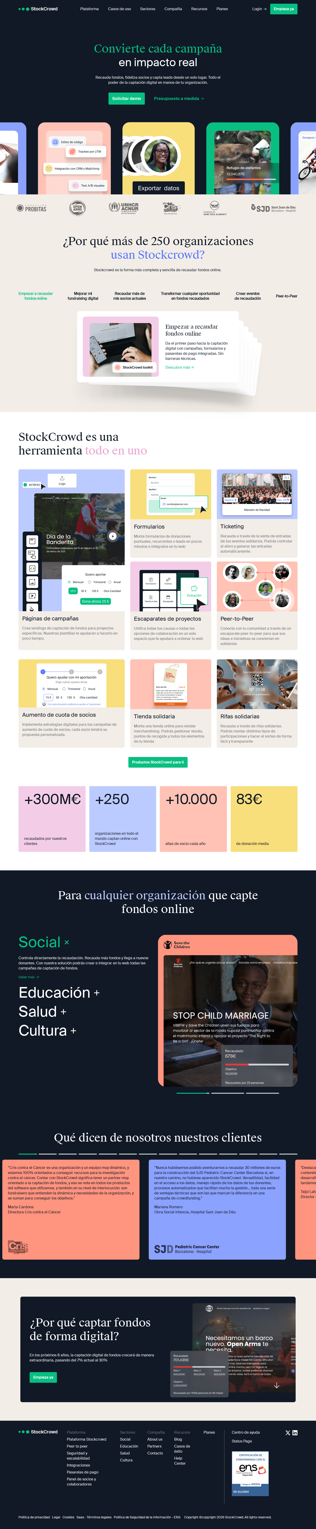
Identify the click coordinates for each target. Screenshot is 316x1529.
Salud (38, 1012)
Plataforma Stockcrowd (86, 1439)
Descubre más (178, 367)
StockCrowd (44, 9)
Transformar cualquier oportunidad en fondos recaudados (190, 296)
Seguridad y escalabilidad (78, 1456)
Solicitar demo (126, 98)
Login (257, 8)
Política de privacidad (34, 1517)
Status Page (242, 1441)
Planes (222, 8)
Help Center (180, 1461)
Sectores (147, 8)
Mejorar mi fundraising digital (83, 296)
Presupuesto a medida (176, 98)
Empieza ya (284, 8)
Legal (56, 1517)
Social (125, 1439)
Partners (154, 1446)
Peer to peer (77, 1446)
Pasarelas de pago (82, 1472)
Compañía (173, 8)
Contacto (155, 1453)
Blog (178, 1439)
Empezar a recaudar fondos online (36, 296)
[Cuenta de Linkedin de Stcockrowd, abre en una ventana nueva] (294, 1433)
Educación (54, 993)
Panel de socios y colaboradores (81, 1482)
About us (154, 1439)
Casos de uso (119, 8)
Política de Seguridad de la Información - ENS (147, 1517)
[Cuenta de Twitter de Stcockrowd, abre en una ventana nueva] (288, 1433)
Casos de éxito (182, 1449)
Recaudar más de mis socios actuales (129, 296)
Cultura (43, 1030)
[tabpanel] (227, 1011)
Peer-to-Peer (286, 296)
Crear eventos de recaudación (248, 296)
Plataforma (89, 8)
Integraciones (78, 1465)
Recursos (199, 8)
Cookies (68, 1517)
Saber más (26, 977)
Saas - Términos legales (94, 1517)
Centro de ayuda (246, 1432)
